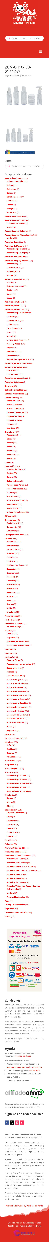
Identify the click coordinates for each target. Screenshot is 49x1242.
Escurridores (12, 328)
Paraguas (11, 208)
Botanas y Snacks (15, 286)
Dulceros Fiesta (14, 481)
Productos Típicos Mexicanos (18, 856)
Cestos (10, 828)
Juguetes (11, 637)
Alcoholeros (12, 541)
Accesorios (12, 263)
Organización (11, 810)
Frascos (10, 577)
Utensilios (11, 355)
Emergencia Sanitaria (14, 534)
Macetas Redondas (15, 711)
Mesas (10, 802)
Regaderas (12, 730)
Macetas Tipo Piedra (16, 718)
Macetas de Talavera (16, 691)
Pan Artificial (12, 496)
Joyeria (8, 734)
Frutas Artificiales (15, 489)
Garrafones (12, 584)
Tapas (9, 600)
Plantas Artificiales (15, 500)
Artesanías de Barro (16, 859)
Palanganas (12, 757)
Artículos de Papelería (15, 256)
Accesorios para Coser (17, 249)
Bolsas (10, 185)
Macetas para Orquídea (17, 703)
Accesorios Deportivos (15, 220)
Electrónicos (10, 520)
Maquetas (9, 764)
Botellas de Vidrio (15, 469)
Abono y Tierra (13, 660)
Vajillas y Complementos (18, 359)
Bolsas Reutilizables (14, 390)
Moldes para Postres (16, 340)
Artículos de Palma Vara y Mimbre (22, 870)
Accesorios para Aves (16, 775)
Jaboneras (9, 653)
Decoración (10, 466)
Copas (9, 439)
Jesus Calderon (13, 75)
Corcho (10, 477)
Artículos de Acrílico (14, 242)
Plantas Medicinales (16, 897)
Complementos (14, 197)
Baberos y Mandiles (15, 181)
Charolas (11, 316)
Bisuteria (9, 386)
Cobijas (10, 193)
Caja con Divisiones (15, 412)
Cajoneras (11, 820)
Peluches (9, 844)
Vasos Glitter (13, 508)
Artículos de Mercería (14, 246)
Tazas (9, 446)
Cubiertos (11, 290)
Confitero (11, 561)
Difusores (9, 516)
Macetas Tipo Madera (17, 715)
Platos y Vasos (13, 344)
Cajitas (10, 473)
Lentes (10, 204)
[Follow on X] (12, 1122)
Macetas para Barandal (17, 699)
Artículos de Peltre (15, 874)
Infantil (8, 630)
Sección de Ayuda (23, 1056)
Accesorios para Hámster (18, 783)
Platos (10, 726)
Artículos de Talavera (16, 882)
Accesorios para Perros (17, 791)
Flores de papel (12, 616)
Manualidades (11, 761)
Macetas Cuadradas (16, 683)
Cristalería (9, 432)
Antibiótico (12, 545)
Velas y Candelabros (16, 512)
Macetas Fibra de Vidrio (17, 695)
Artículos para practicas (16, 378)
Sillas (9, 806)
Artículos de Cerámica (17, 862)
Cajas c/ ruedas (14, 416)
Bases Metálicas (14, 668)
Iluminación (12, 527)
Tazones (11, 450)
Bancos (10, 798)
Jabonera (9, 649)
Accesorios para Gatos (17, 779)
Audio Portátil (13, 523)
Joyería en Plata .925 (14, 738)
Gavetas (10, 836)
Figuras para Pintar (15, 485)
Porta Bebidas (13, 374)
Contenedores (13, 320)
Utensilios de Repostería (16, 912)
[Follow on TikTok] (22, 1122)
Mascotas (9, 772)
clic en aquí (34, 1070)
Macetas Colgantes (15, 679)
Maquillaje (11, 271)
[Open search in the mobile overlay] (24, 38)
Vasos (9, 227)
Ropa (7, 901)
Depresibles (12, 569)
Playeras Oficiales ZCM (15, 848)
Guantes (10, 201)
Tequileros (11, 454)
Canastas (11, 824)
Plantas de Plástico (15, 722)
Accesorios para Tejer (17, 253)
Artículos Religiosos (14, 382)
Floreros (10, 672)
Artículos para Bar (13, 305)
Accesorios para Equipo (17, 312)
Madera (10, 238)
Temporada (12, 504)
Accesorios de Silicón (14, 216)
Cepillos (10, 749)
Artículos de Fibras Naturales (20, 866)
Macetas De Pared (15, 687)
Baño (9, 745)
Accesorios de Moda (14, 178)
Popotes (10, 348)
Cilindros (11, 557)
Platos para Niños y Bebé (18, 645)
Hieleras (10, 424)
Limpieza (9, 742)
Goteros (10, 588)
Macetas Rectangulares (18, 707)
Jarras (9, 332)
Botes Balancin (13, 400)
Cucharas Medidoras (16, 223)
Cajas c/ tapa (13, 420)
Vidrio (9, 608)
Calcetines (11, 189)
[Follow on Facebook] (7, 1122)
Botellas (10, 553)
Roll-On (10, 596)
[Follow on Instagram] (17, 1122)
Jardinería (9, 657)
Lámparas (11, 531)
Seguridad (9, 908)
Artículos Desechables (15, 279)
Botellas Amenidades (14, 394)
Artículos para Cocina (14, 309)
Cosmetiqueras (14, 267)
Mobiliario (9, 795)
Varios (9, 294)
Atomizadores (13, 549)
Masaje (10, 275)
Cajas (9, 816)
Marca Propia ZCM (13, 768)
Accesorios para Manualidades (19, 235)
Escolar (10, 633)
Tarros (10, 443)
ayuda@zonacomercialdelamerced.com (24, 1067)
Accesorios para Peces (17, 787)
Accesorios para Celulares (16, 231)
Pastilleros (11, 592)
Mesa (9, 336)
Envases (8, 538)
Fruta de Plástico (14, 676)
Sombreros (12, 212)
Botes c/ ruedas (14, 408)
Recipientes (12, 351)
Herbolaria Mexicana (14, 623)
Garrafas (11, 581)
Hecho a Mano (11, 620)
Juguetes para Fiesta (16, 641)
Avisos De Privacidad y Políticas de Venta (24, 1206)
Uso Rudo (11, 428)
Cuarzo (8, 462)
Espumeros (12, 573)
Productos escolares (14, 852)
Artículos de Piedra (15, 878)
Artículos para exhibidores (17, 363)
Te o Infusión (13, 626)
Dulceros (11, 370)
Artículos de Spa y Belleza (16, 260)
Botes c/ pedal (13, 404)
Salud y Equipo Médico (15, 904)
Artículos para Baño (14, 302)
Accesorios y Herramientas (19, 664)
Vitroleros (11, 612)
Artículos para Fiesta (14, 367)
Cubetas (10, 753)
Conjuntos (11, 832)
